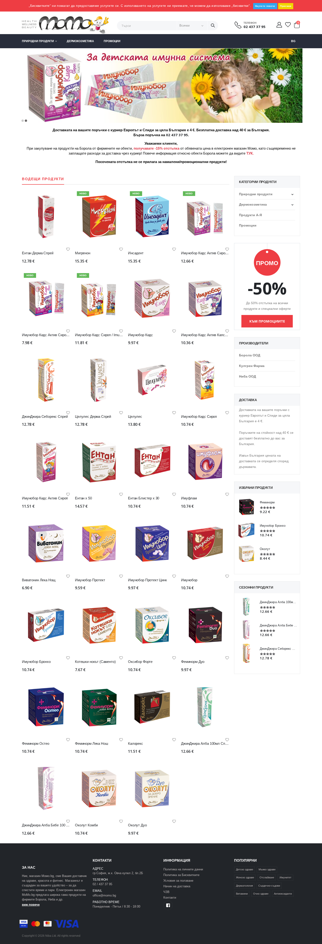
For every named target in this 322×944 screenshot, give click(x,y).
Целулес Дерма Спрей (93, 416)
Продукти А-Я (250, 215)
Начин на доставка (176, 886)
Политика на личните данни (183, 869)
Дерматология (244, 885)
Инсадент (136, 253)
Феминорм (267, 502)
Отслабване (267, 877)
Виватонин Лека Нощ (38, 580)
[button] (296, 26)
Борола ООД (249, 355)
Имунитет (285, 877)
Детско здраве (244, 869)
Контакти (169, 897)
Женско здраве (245, 877)
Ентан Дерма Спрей (37, 253)
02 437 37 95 (254, 26)
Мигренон (82, 253)
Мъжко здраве (267, 869)
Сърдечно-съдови (269, 885)
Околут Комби (86, 825)
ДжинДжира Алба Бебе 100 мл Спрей (51, 825)
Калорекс (135, 743)
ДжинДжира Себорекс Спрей (45, 416)
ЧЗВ (166, 892)
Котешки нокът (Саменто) (95, 662)
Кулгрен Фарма (251, 366)
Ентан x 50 (83, 498)
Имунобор (189, 580)
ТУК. (250, 153)
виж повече (31, 904)
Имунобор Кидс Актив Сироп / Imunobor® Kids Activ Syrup (226, 253)
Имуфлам (189, 498)
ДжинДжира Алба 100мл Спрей (206, 743)
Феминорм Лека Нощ (91, 743)
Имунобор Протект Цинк (147, 580)
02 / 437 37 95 (102, 884)
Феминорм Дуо (192, 662)
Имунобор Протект (90, 580)
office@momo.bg (104, 895)
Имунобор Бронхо (36, 662)
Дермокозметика (80, 41)
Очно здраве (260, 893)
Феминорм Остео (35, 743)
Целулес (135, 416)
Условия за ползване (178, 880)
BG (293, 41)
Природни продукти (38, 41)
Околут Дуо (137, 825)
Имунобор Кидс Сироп (199, 416)
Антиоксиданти (283, 893)
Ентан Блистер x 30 (143, 498)
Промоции (112, 41)
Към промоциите (267, 321)
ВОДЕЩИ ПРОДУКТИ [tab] (43, 179)
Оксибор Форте (140, 662)
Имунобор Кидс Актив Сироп (45, 498)
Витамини (242, 893)
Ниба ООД (247, 376)
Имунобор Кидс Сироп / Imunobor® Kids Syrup (111, 335)
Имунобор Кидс (140, 335)
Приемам (285, 6)
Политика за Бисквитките (181, 875)
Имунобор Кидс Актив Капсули (206, 335)
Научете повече (265, 6)
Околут (265, 549)
